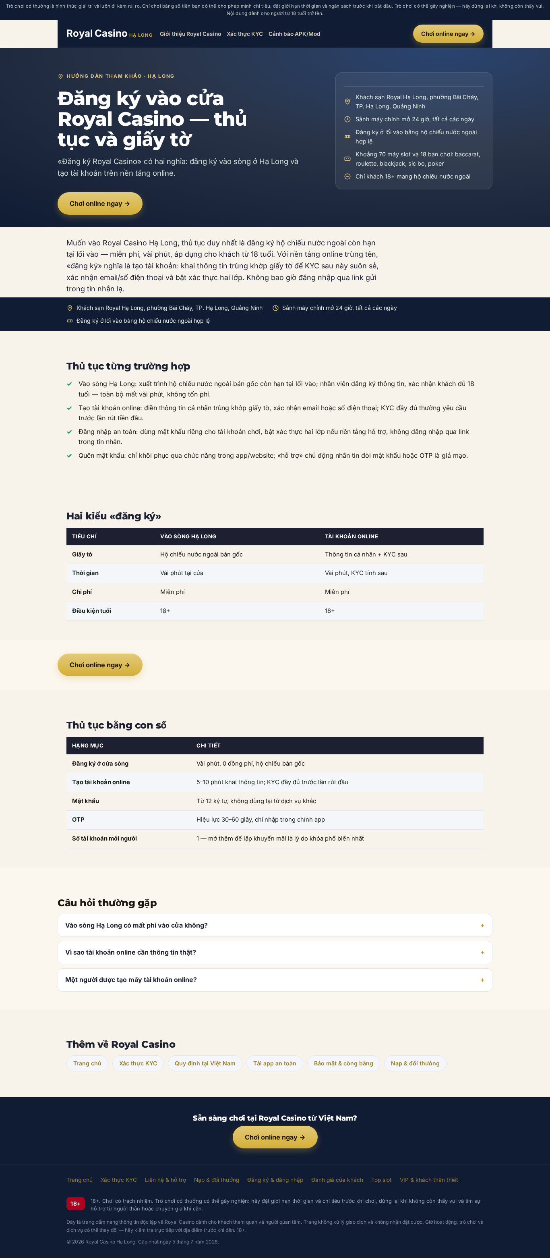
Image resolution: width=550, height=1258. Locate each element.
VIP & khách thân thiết (429, 1180)
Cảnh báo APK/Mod (294, 33)
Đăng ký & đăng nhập (275, 1180)
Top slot (381, 1180)
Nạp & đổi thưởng (415, 1063)
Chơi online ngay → (448, 33)
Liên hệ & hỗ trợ (165, 1180)
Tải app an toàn (274, 1063)
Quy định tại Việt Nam (205, 1063)
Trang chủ (87, 1063)
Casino (109, 33)
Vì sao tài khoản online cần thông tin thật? (130, 952)
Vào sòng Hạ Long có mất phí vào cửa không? (136, 925)
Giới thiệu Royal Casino (190, 33)
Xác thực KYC (245, 33)
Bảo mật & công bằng (343, 1063)
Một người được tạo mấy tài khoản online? (131, 980)
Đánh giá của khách (337, 1180)
